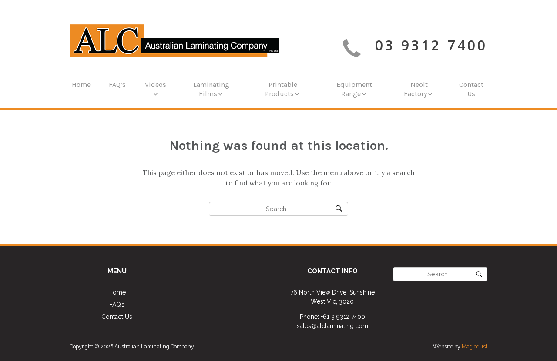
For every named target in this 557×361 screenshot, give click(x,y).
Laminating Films (211, 89)
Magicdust (474, 346)
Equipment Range (354, 89)
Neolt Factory (416, 89)
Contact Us (471, 89)
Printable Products (281, 89)
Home (81, 84)
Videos (155, 84)
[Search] (339, 209)
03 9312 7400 (431, 45)
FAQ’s (117, 84)
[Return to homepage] (174, 41)
